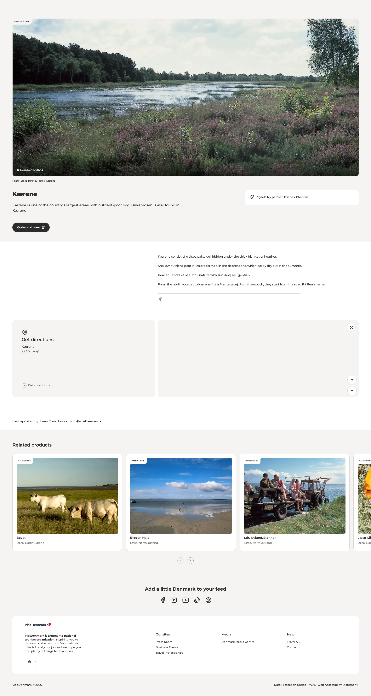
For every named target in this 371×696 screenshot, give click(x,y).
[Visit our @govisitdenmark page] (197, 600)
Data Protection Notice (290, 685)
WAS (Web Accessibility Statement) (334, 685)
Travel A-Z (293, 642)
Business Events (167, 647)
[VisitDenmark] (38, 625)
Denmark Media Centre (237, 642)
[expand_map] (351, 327)
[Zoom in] (352, 379)
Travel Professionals (169, 652)
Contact (292, 647)
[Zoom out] (352, 390)
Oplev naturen (28, 227)
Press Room (164, 642)
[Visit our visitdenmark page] (185, 600)
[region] (258, 358)
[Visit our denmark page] (162, 600)
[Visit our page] (174, 600)
